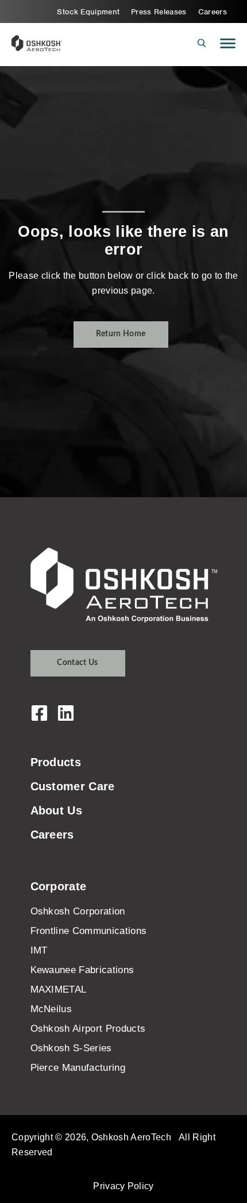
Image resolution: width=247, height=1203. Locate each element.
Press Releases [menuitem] (159, 12)
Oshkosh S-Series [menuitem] (71, 1048)
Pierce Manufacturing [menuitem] (78, 1067)
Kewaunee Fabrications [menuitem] (82, 969)
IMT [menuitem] (39, 950)
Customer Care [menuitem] (72, 786)
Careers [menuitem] (212, 12)
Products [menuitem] (56, 762)
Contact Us (77, 663)
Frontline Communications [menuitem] (88, 930)
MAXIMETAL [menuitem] (58, 989)
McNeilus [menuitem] (51, 1009)
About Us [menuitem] (56, 810)
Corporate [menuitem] (58, 886)
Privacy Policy (123, 1186)
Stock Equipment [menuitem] (88, 12)
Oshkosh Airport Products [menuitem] (88, 1028)
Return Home (121, 334)
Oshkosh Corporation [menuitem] (77, 911)
